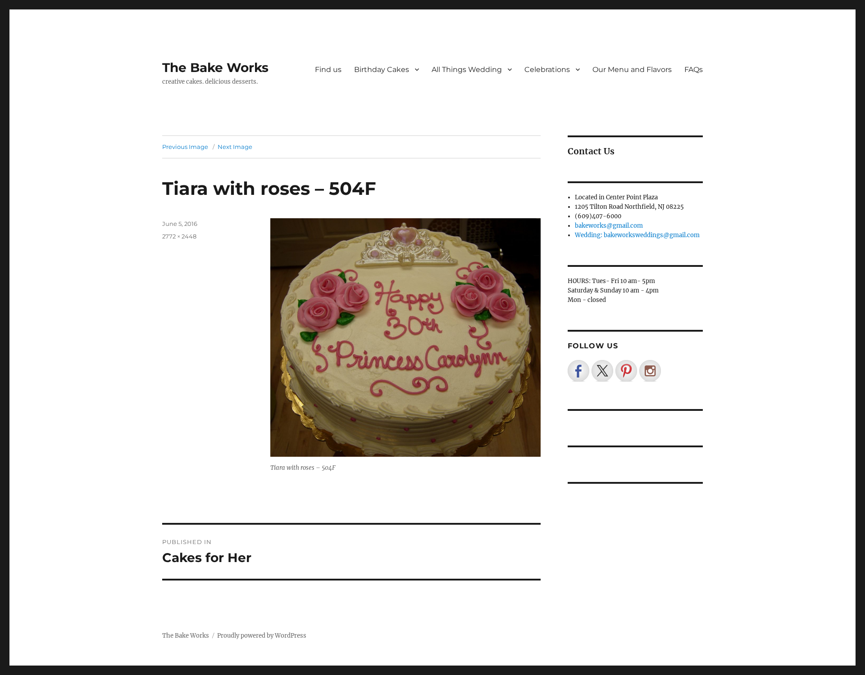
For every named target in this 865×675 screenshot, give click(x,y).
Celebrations (547, 69)
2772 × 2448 (179, 236)
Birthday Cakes (381, 69)
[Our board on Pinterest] (626, 371)
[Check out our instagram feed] (650, 371)
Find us (328, 69)
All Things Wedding (467, 69)
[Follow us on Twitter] (602, 371)
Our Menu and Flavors (632, 69)
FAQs (693, 69)
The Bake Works (215, 67)
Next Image (235, 146)
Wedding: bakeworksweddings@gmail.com (637, 235)
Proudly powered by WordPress (261, 635)
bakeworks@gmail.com (609, 226)
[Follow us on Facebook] (578, 371)
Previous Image (185, 146)
